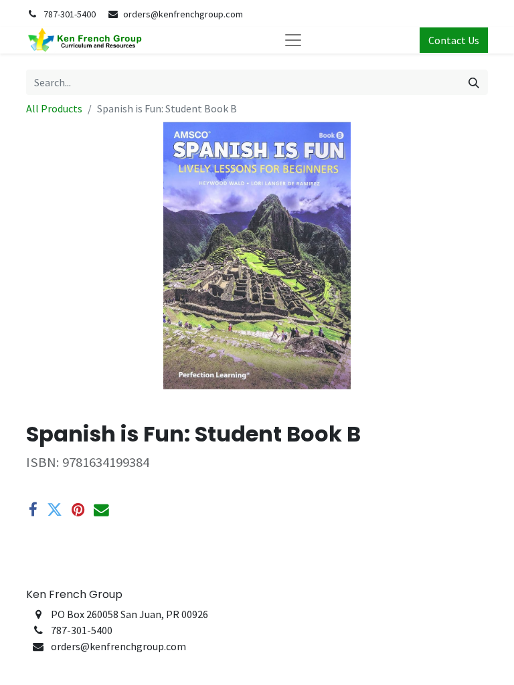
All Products (54, 108)
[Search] (474, 82)
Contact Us (453, 40)
